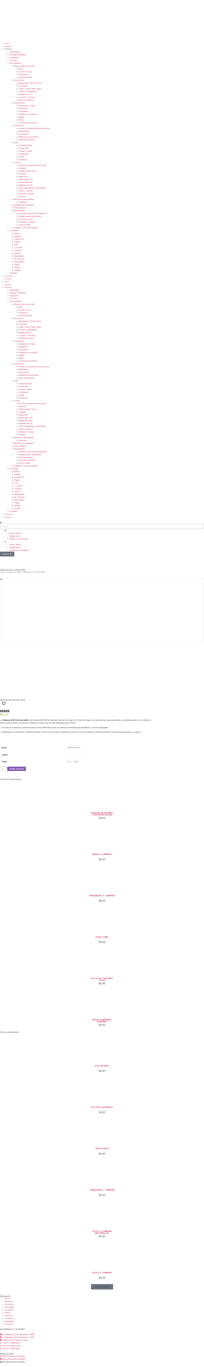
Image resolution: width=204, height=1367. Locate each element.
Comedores (19, 103)
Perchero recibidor (27, 222)
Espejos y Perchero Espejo (26, 227)
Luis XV (17, 253)
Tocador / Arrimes (27, 97)
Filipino (17, 242)
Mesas (22, 117)
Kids (16, 142)
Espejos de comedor (28, 114)
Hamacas (23, 159)
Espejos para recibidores (30, 216)
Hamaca (22, 174)
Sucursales (9, 276)
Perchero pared (26, 219)
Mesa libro (23, 176)
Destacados (14, 52)
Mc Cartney (19, 259)
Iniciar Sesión (15, 533)
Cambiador (24, 154)
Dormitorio (19, 80)
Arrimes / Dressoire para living (32, 165)
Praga (16, 264)
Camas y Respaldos (27, 91)
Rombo (17, 267)
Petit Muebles (20, 208)
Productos (9, 1304)
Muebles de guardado (24, 205)
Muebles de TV (25, 185)
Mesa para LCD (26, 179)
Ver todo (13, 60)
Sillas (21, 120)
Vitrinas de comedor (28, 122)
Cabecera (23, 108)
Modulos (23, 202)
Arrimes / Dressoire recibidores (33, 213)
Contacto (8, 279)
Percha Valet (24, 225)
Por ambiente (15, 63)
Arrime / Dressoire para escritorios (34, 128)
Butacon (22, 168)
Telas (4, 762)
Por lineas (13, 230)
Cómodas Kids (25, 145)
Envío (4, 748)
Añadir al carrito (16, 769)
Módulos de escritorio (28, 137)
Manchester (19, 256)
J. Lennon (18, 247)
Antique (17, 236)
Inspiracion (14, 57)
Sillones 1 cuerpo (26, 193)
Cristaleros (24, 111)
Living (16, 162)
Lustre (5, 755)
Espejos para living (27, 171)
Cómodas (23, 86)
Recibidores (19, 210)
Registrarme (14, 536)
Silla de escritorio (26, 139)
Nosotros (8, 46)
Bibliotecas (24, 131)
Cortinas (13, 273)
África (16, 233)
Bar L (21, 69)
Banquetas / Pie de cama (30, 83)
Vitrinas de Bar (25, 77)
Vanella (17, 270)
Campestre (19, 239)
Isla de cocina (25, 71)
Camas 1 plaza (25, 151)
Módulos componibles (24, 199)
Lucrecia (18, 250)
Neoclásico (19, 261)
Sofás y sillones (26, 191)
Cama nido (24, 148)
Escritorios (19, 125)
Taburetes (23, 74)
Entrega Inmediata (17, 54)
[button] (102, 1286)
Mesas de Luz (25, 94)
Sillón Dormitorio (26, 100)
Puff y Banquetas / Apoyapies (32, 188)
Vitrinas (22, 196)
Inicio (2, 572)
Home (7, 43)
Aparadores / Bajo (27, 105)
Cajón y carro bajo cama (30, 88)
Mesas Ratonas (25, 182)
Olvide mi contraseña (18, 539)
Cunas (21, 157)
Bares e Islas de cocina (24, 66)
